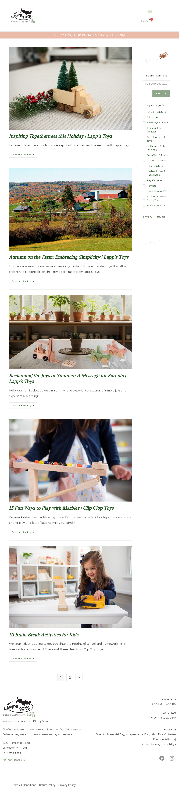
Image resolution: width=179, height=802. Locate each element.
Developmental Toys (156, 139)
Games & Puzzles (156, 160)
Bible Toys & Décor (157, 122)
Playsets (151, 185)
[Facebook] (161, 758)
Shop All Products (154, 216)
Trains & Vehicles (156, 205)
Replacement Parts (158, 191)
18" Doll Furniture (156, 111)
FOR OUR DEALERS (14, 759)
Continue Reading (24, 154)
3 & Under (152, 117)
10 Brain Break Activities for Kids (43, 635)
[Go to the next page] (79, 677)
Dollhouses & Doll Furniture (157, 148)
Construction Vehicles (154, 130)
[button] (150, 11)
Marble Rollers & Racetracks (156, 173)
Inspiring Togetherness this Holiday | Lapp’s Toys (60, 136)
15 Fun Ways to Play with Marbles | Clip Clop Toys (61, 508)
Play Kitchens (154, 180)
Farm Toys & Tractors (158, 155)
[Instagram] (171, 758)
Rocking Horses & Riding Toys (157, 198)
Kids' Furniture (155, 165)
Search (161, 93)
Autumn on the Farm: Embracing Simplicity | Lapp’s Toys (68, 257)
